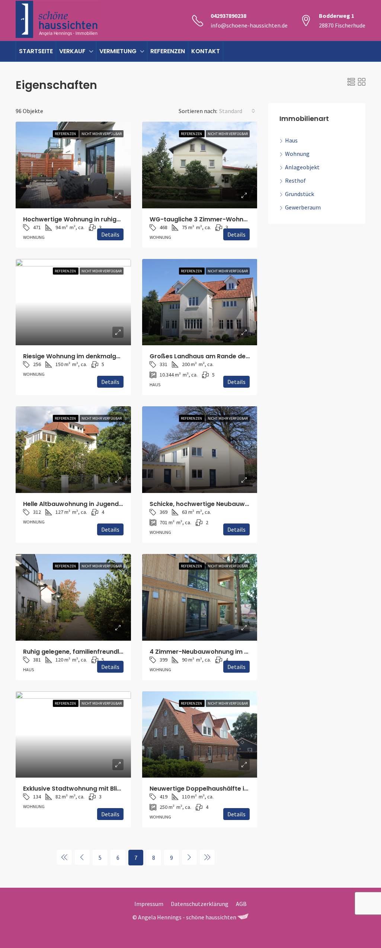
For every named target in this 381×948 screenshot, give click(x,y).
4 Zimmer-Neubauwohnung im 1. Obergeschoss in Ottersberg (243, 651)
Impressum (148, 903)
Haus (291, 140)
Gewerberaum (303, 207)
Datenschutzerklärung (199, 903)
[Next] (189, 857)
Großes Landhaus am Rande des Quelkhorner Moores (231, 356)
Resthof (295, 180)
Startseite (36, 51)
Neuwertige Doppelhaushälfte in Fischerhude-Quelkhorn (235, 788)
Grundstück (299, 194)
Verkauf (72, 51)
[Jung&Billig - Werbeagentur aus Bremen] (242, 917)
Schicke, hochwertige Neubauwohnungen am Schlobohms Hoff (245, 504)
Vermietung (118, 51)
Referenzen (167, 51)
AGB (241, 903)
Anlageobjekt (302, 167)
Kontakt (205, 51)
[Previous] (64, 857)
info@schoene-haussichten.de (249, 25)
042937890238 (228, 15)
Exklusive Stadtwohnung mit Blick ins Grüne (88, 788)
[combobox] (237, 111)
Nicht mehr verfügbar (101, 133)
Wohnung (297, 153)
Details (110, 234)
